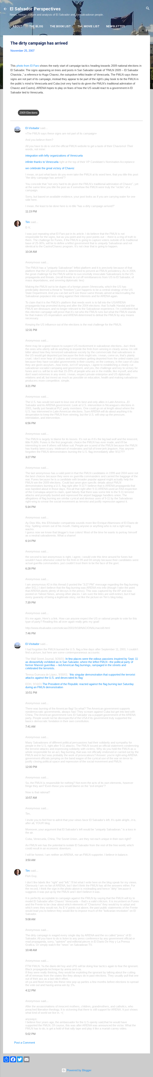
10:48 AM (31, 950)
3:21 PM (30, 386)
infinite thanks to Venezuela (41, 161)
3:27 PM (30, 457)
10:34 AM (31, 251)
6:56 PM (30, 423)
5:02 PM (30, 1033)
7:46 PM (30, 633)
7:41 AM (30, 726)
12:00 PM (31, 766)
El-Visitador (32, 128)
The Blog (36, 26)
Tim (27, 222)
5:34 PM (30, 506)
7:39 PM (30, 602)
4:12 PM (30, 990)
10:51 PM (31, 692)
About (17, 26)
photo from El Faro (27, 65)
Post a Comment (24, 1042)
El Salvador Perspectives (35, 9)
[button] (140, 43)
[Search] (148, 8)
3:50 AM (30, 860)
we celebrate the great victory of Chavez (49, 168)
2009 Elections (29, 112)
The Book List (60, 26)
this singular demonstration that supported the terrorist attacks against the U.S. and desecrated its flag (80, 676)
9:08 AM (30, 919)
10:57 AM (31, 797)
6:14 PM (30, 540)
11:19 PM (31, 211)
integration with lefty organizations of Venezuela (54, 155)
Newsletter (115, 26)
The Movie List (88, 26)
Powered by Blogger (78, 1070)
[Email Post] (20, 105)
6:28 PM (30, 568)
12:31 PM (31, 329)
